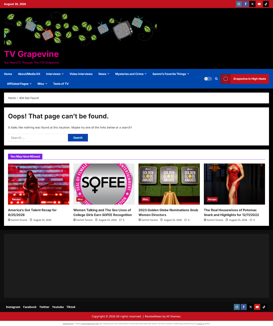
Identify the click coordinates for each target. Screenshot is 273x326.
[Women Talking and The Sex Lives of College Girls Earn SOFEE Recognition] (104, 184)
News (102, 74)
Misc (41, 83)
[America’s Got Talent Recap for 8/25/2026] (38, 184)
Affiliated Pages (18, 83)
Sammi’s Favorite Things (169, 74)
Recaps (16, 199)
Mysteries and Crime (129, 74)
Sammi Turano (19, 220)
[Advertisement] (128, 266)
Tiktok (71, 307)
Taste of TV (61, 83)
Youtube (58, 307)
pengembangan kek (90, 323)
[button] (216, 79)
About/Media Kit (29, 74)
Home (8, 74)
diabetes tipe (68, 323)
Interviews (53, 74)
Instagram (13, 307)
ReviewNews (153, 316)
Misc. (81, 199)
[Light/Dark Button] (208, 79)
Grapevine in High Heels (249, 78)
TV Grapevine (31, 54)
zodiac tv (200, 323)
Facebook (30, 307)
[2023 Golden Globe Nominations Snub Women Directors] (169, 184)
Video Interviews (81, 74)
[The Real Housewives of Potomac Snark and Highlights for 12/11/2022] (234, 184)
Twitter (44, 307)
